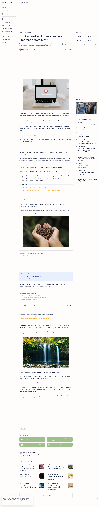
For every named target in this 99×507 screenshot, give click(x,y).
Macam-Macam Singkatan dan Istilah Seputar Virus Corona (28, 486)
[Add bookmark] (65, 49)
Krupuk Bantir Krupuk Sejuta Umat (29, 317)
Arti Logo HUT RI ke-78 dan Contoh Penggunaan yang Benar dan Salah (41, 190)
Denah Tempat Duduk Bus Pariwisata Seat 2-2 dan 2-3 (85, 118)
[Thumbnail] (41, 466)
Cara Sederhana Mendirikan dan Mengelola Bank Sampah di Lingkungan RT (87, 150)
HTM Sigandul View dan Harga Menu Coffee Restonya (56, 467)
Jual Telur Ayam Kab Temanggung (29, 299)
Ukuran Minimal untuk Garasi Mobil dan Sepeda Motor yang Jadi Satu (86, 158)
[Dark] (93, 2)
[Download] (81, 116)
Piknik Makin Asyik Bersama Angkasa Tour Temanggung (34, 297)
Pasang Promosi (25, 255)
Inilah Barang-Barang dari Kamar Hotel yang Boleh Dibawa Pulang (55, 487)
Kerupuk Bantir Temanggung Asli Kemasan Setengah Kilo (35, 318)
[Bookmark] (96, 2)
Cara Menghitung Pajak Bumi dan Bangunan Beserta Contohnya (56, 478)
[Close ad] (97, 498)
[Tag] (27, 465)
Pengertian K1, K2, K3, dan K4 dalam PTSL (34, 193)
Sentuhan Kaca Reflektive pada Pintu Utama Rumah (87, 135)
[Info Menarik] (23, 428)
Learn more (18, 501)
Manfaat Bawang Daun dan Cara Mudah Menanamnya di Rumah (87, 142)
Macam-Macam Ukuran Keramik (87, 130)
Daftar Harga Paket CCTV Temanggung (30, 295)
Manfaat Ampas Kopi (25, 476)
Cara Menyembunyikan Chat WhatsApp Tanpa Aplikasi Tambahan (27, 468)
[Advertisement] (58, 17)
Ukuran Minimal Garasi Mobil (86, 125)
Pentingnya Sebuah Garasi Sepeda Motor (85, 166)
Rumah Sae (8, 2)
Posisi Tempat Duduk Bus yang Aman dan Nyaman (36, 187)
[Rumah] (80, 123)
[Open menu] (3, 2)
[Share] (70, 49)
